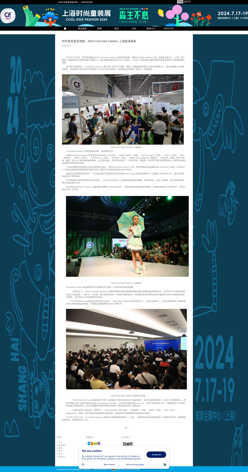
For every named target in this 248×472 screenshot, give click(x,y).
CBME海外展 (87, 2)
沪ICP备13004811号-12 (102, 469)
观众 (117, 28)
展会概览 (82, 28)
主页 (60, 442)
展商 (99, 28)
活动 (134, 28)
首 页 (65, 28)
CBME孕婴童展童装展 (68, 2)
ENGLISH (168, 28)
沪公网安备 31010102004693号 (127, 469)
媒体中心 (151, 28)
